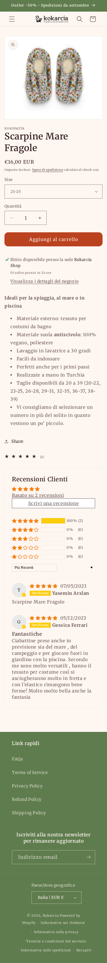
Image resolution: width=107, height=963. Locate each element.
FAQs (17, 759)
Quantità (12, 206)
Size (8, 179)
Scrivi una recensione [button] (53, 503)
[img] (44, 586)
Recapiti (84, 950)
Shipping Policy (29, 812)
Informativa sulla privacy (56, 932)
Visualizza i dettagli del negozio (44, 281)
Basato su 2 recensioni (38, 495)
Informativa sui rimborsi (63, 923)
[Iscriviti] (88, 857)
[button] (11, 19)
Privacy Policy (27, 786)
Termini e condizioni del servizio (56, 941)
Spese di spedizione (47, 170)
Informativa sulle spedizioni (46, 950)
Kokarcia (51, 915)
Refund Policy (27, 799)
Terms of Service (30, 772)
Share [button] (17, 441)
